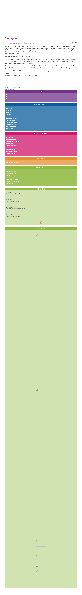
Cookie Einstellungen (12, 181)
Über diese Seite (11, 171)
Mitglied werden (11, 110)
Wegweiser (9, 143)
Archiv (8, 99)
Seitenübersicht (11, 173)
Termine (8, 97)
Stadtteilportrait (11, 139)
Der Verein (9, 108)
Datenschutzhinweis (12, 179)
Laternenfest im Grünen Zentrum (15, 208)
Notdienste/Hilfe (11, 145)
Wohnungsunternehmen (13, 162)
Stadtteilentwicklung (12, 141)
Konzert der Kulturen (12, 122)
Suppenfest (9, 128)
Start (7, 95)
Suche (8, 175)
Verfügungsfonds (11, 151)
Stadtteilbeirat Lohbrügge (13, 201)
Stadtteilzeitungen (11, 118)
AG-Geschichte (10, 120)
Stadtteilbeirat (10, 149)
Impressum (9, 183)
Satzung (8, 112)
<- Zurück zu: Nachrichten (12, 87)
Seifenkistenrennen (12, 126)
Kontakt (8, 114)
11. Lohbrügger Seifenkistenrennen (16, 194)
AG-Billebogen (10, 153)
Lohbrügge (9, 137)
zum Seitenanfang (10, 89)
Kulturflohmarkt (11, 124)
